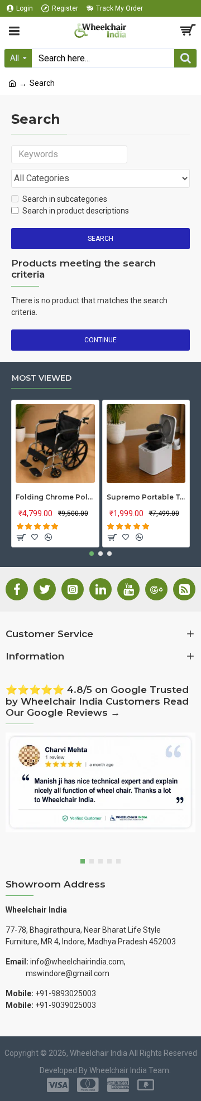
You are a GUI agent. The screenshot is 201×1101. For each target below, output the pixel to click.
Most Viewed (41, 378)
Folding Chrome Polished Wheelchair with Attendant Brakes (55, 497)
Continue (100, 340)
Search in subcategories (64, 199)
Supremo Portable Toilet (146, 497)
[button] (91, 553)
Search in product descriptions (75, 210)
